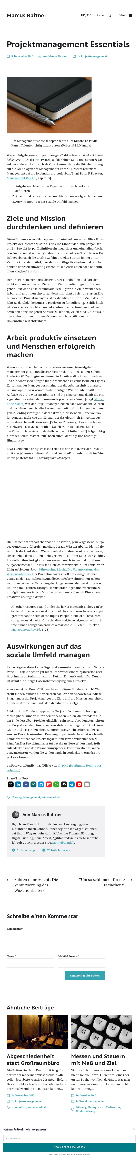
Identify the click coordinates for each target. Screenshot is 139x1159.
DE (83, 15)
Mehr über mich (63, 842)
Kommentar (15, 928)
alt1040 (63, 765)
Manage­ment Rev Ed (21, 178)
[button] (103, 15)
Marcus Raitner (26, 15)
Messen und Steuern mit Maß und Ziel (98, 1059)
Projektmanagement (94, 56)
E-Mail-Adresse (68, 956)
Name (11, 956)
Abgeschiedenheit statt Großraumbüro (33, 1059)
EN (89, 15)
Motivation (113, 1107)
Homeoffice (19, 1107)
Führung (17, 797)
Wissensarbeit (51, 797)
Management (31, 797)
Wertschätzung (85, 1111)
